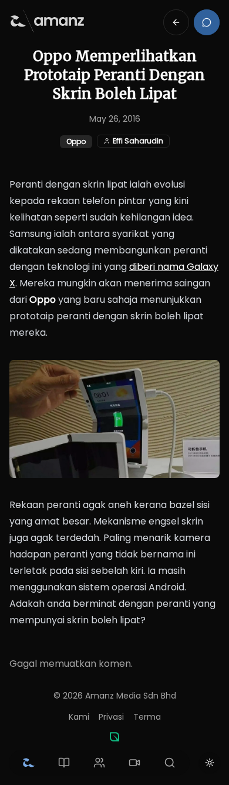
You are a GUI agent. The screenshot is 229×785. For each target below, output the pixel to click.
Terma (147, 717)
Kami (79, 717)
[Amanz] (114, 736)
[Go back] (176, 22)
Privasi (111, 717)
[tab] (28, 762)
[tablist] (99, 763)
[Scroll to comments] (207, 22)
